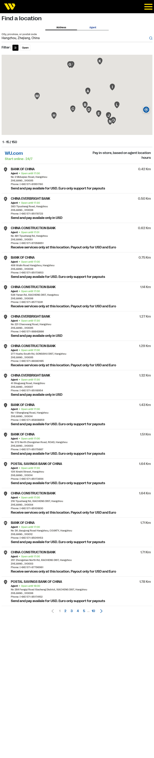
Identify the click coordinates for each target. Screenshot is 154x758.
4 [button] (78, 611)
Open (25, 47)
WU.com (14, 153)
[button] (100, 611)
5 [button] (84, 611)
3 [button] (72, 611)
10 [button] (93, 611)
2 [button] (65, 611)
